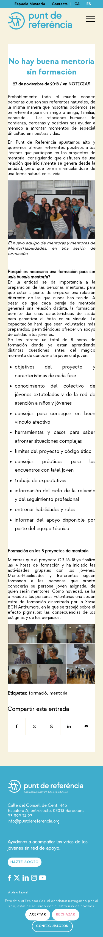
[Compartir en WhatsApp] (51, 726)
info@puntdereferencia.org (34, 821)
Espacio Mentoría (30, 4)
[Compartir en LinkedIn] (68, 726)
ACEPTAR (37, 914)
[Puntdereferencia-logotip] (43, 19)
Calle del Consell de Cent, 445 (37, 805)
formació (38, 693)
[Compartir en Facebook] (16, 726)
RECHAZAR (65, 914)
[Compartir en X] (34, 726)
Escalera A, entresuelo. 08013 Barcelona (46, 810)
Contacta (60, 4)
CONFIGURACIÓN (52, 926)
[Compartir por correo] (86, 726)
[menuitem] (30, 4)
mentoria (58, 693)
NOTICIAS (79, 84)
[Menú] (87, 19)
